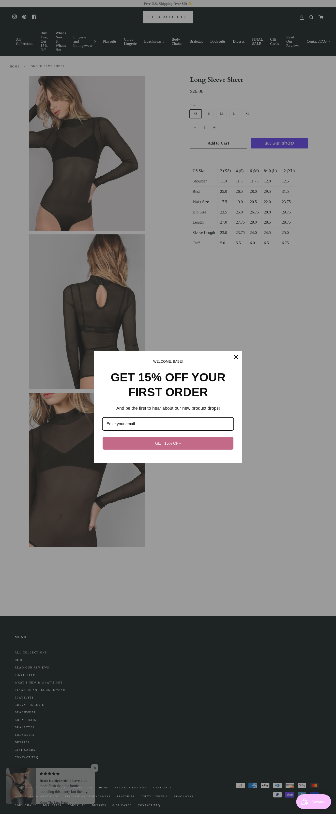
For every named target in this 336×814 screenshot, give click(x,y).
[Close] (236, 357)
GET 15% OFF (168, 443)
